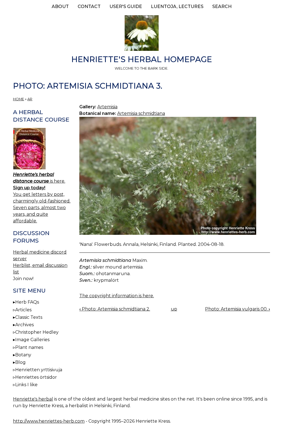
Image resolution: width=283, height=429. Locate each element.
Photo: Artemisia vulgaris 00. (237, 309)
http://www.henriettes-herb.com (49, 421)
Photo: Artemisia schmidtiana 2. (114, 309)
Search (222, 6)
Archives (24, 324)
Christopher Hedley (37, 332)
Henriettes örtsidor (36, 377)
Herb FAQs (27, 302)
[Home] (141, 34)
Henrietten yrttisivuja (38, 369)
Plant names (29, 347)
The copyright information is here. (116, 295)
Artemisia (107, 106)
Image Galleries (32, 339)
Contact (89, 6)
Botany (23, 354)
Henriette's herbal (33, 399)
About (60, 6)
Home (18, 99)
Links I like (26, 384)
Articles (23, 309)
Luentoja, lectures (177, 6)
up (174, 309)
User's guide (125, 6)
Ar (29, 99)
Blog (20, 362)
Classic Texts (28, 317)
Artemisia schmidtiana (141, 113)
